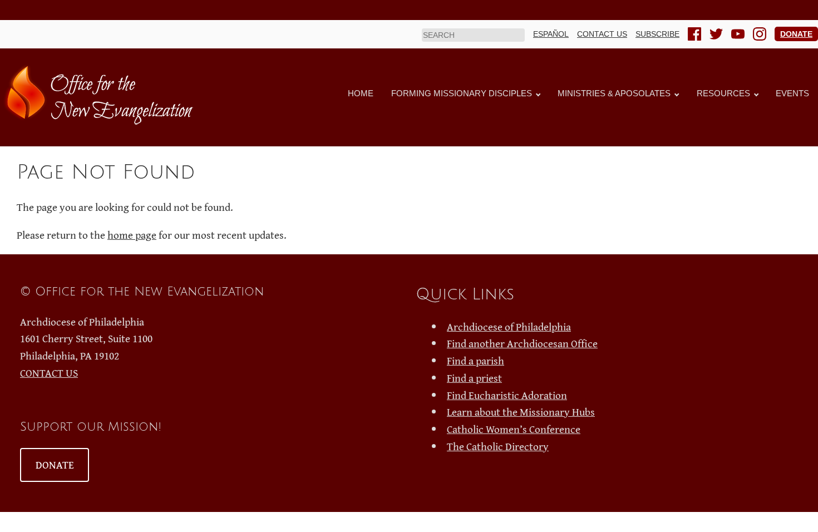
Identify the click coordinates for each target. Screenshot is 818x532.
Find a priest (474, 378)
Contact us (602, 34)
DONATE (55, 464)
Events (792, 93)
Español (551, 34)
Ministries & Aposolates (614, 93)
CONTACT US (49, 373)
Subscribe (657, 34)
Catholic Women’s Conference (513, 429)
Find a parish (475, 360)
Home (360, 93)
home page (131, 235)
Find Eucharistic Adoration (507, 395)
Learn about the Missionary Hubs (521, 412)
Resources (723, 93)
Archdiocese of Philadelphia (509, 326)
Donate (796, 33)
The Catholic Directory (498, 446)
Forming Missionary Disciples (461, 93)
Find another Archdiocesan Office (522, 343)
